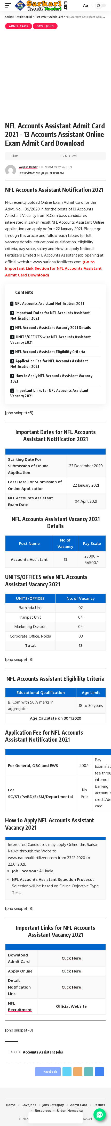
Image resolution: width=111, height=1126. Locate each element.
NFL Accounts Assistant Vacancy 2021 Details (53, 327)
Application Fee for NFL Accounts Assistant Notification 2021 (49, 364)
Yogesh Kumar (28, 167)
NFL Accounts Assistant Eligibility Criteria (50, 351)
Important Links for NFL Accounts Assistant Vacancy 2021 (49, 393)
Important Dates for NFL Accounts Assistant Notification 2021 (50, 315)
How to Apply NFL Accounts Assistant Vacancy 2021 (51, 378)
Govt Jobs (45, 26)
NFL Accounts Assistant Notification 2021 (49, 303)
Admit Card (18, 26)
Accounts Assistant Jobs (43, 1052)
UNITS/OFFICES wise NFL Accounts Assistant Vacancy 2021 (50, 340)
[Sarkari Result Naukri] (41, 5)
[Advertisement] (55, 74)
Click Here (71, 958)
